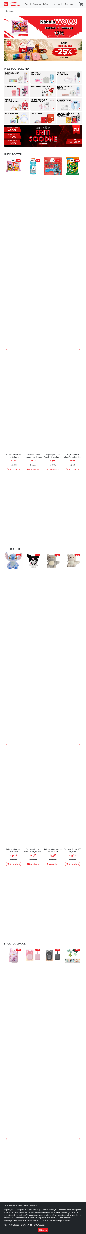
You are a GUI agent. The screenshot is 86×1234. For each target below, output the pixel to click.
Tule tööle (69, 4)
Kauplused (36, 4)
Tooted (28, 4)
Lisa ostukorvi (14, 469)
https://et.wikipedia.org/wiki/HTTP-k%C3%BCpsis (24, 1225)
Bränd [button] (46, 4)
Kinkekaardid (57, 4)
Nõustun (43, 1230)
